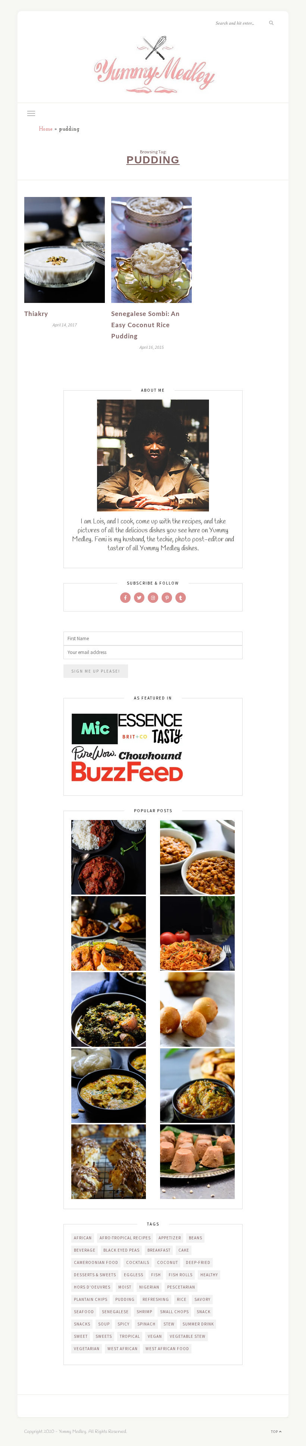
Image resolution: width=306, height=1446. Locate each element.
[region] (97, 1392)
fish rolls (181, 1274)
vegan (155, 1336)
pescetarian (181, 1287)
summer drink (198, 1324)
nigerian (149, 1287)
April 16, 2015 (152, 347)
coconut (167, 1262)
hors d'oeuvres (92, 1287)
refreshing (156, 1299)
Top (275, 1431)
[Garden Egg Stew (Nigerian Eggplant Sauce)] (197, 1085)
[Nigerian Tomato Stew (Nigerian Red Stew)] (108, 857)
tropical (130, 1336)
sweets (104, 1336)
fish (156, 1274)
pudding (125, 1299)
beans (195, 1237)
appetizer (170, 1237)
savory (202, 1299)
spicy (123, 1324)
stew (169, 1324)
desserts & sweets (95, 1274)
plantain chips (90, 1299)
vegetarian (87, 1348)
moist (124, 1287)
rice (182, 1299)
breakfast (159, 1250)
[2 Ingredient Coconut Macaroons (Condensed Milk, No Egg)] (108, 1161)
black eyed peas (121, 1250)
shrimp (144, 1311)
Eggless (133, 1274)
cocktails (137, 1262)
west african (122, 1348)
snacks (82, 1324)
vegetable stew (188, 1336)
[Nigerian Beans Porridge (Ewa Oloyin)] (197, 857)
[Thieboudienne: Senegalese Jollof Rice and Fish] (108, 933)
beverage (85, 1250)
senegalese (115, 1311)
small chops (174, 1311)
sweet (81, 1336)
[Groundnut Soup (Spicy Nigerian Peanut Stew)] (108, 1085)
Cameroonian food (96, 1262)
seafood (84, 1311)
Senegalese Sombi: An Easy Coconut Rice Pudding (145, 325)
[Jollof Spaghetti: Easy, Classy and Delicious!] (197, 933)
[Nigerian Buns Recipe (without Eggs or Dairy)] (197, 1009)
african (83, 1237)
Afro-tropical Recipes (125, 1237)
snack (203, 1311)
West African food (167, 1348)
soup (104, 1324)
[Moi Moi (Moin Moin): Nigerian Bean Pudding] (197, 1161)
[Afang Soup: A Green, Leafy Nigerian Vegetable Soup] (108, 1009)
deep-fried (198, 1262)
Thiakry (36, 314)
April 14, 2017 (65, 325)
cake (183, 1250)
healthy (209, 1274)
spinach (146, 1324)
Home (46, 129)
